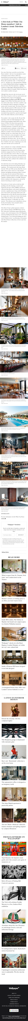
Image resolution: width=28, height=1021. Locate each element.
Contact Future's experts (14, 995)
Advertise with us (14, 1003)
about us (14, 993)
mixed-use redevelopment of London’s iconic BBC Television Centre (13, 99)
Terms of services (17, 538)
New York (10, 87)
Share (4, 68)
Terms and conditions (14, 997)
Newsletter (24, 68)
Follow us (18, 68)
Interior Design (4, 18)
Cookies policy (14, 1001)
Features (21, 32)
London (21, 84)
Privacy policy (14, 999)
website (3, 518)
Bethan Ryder (5, 32)
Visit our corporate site (15, 1016)
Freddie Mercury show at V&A (15, 5)
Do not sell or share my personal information (14, 1006)
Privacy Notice (18, 540)
